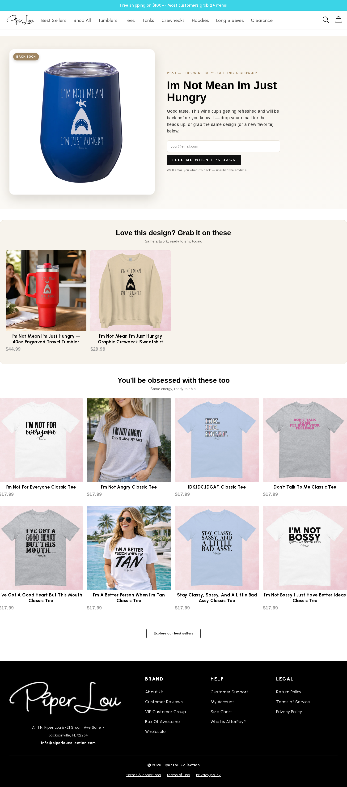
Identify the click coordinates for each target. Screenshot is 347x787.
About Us (154, 691)
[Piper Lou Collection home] (68, 697)
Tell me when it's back (204, 160)
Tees (130, 20)
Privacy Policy (289, 711)
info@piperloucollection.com (68, 742)
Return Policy (288, 691)
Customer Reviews (164, 701)
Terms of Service (293, 701)
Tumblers (108, 20)
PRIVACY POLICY (208, 775)
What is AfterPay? (228, 721)
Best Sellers (53, 20)
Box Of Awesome (162, 721)
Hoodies (200, 20)
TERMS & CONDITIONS (143, 775)
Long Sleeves (230, 20)
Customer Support (229, 691)
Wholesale (155, 731)
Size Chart (221, 711)
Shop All (82, 20)
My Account (222, 701)
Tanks (148, 20)
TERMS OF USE (178, 775)
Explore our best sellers (174, 633)
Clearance (262, 20)
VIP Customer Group (165, 711)
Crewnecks (173, 20)
